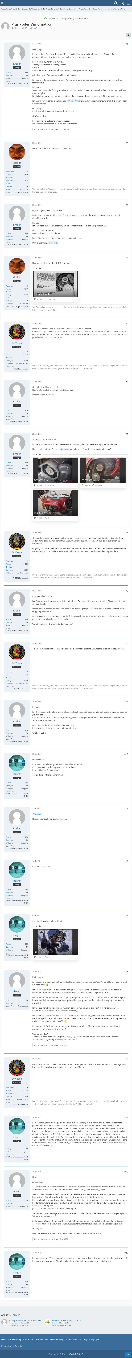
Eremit (54, 1323)
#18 (126, 1117)
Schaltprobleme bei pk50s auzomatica (26, 1320)
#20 (126, 1252)
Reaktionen (10, 171)
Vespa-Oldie (74, 100)
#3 (127, 205)
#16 (126, 971)
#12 (126, 754)
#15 (126, 915)
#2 (127, 143)
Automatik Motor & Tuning (18, 1325)
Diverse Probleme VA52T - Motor (67, 1320)
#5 (127, 323)
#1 (127, 44)
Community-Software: (66, 1354)
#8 (127, 532)
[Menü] (128, 3)
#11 (126, 701)
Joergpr (38, 814)
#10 (126, 643)
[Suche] (115, 3)
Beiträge (9, 75)
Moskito (54, 242)
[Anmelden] (122, 3)
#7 (127, 434)
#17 (126, 1059)
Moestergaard (14, 1323)
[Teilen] (128, 35)
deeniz (56, 1045)
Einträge (9, 186)
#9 (127, 591)
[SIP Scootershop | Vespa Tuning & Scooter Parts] (66, 18)
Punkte (8, 72)
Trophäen (9, 177)
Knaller (18, 28)
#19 (126, 1171)
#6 (127, 381)
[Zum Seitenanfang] (128, 1354)
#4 (127, 257)
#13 (126, 808)
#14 (126, 861)
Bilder (8, 183)
